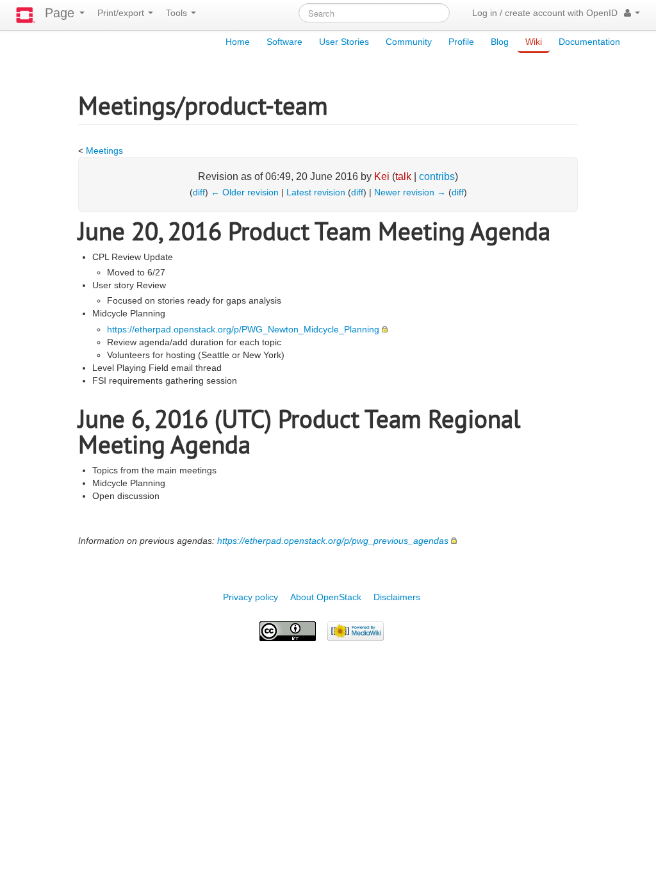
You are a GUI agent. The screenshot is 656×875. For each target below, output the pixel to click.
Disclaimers (396, 597)
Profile (461, 42)
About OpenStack (325, 597)
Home (238, 42)
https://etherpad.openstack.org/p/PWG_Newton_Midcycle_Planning (243, 329)
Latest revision (315, 192)
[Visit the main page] (25, 15)
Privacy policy (250, 597)
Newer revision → (410, 192)
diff (199, 192)
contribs (437, 176)
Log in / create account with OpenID (545, 13)
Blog (500, 42)
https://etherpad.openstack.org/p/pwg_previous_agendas (332, 541)
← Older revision (245, 192)
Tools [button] (178, 13)
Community (409, 42)
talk (403, 176)
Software (284, 42)
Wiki (533, 42)
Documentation (589, 42)
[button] (632, 13)
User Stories (344, 42)
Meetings (104, 150)
